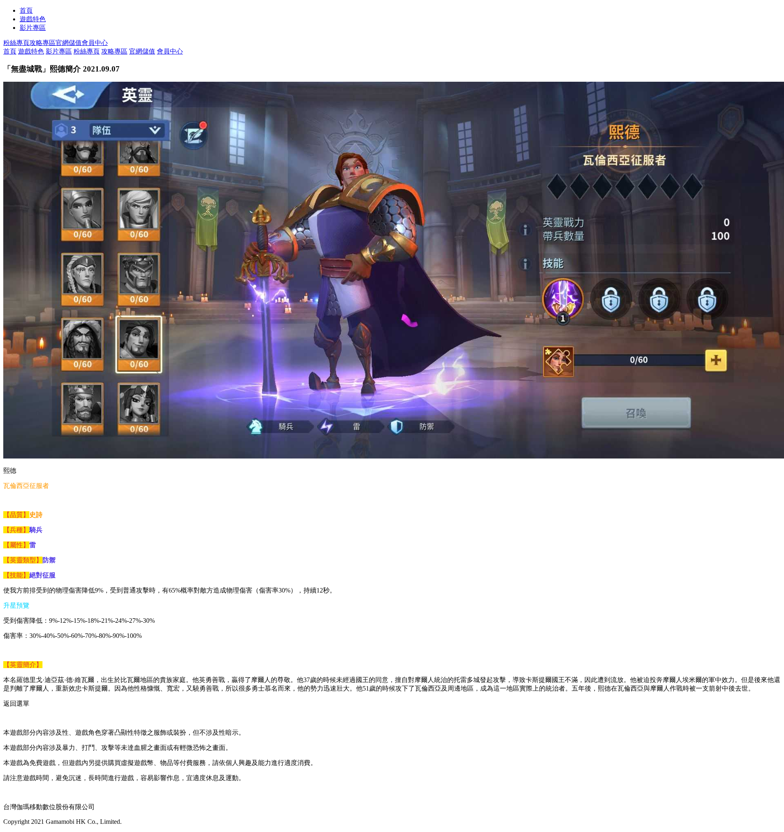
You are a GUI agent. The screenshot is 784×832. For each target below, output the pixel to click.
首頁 (26, 10)
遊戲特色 (33, 19)
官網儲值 (69, 42)
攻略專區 (42, 42)
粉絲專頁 (16, 42)
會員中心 (95, 42)
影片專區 (33, 27)
